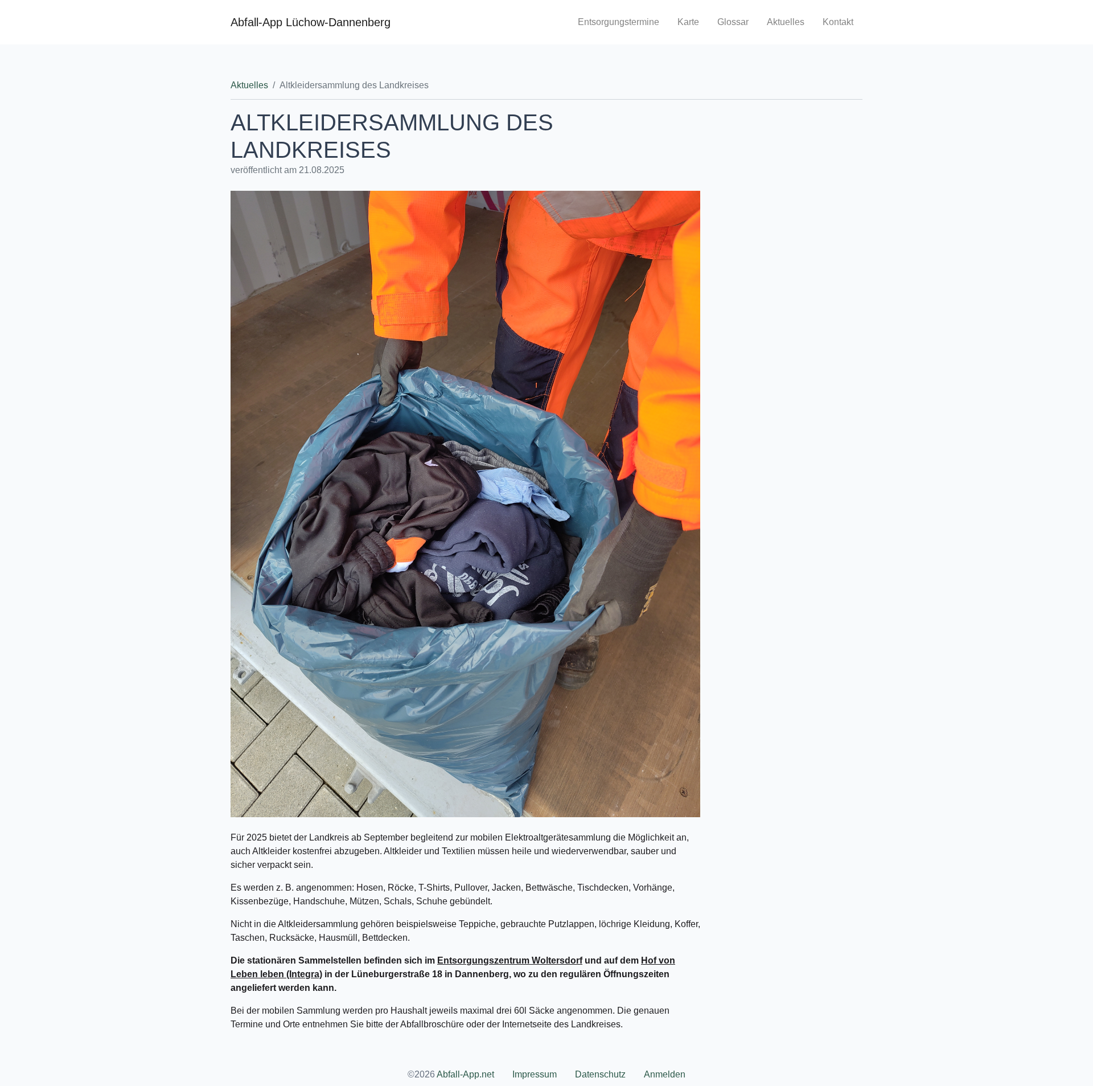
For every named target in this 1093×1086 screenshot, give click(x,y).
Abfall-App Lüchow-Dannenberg (311, 22)
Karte (688, 22)
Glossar (733, 22)
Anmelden (664, 1074)
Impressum (534, 1074)
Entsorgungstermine (618, 22)
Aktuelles (785, 22)
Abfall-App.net (465, 1074)
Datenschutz (600, 1074)
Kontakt (838, 22)
